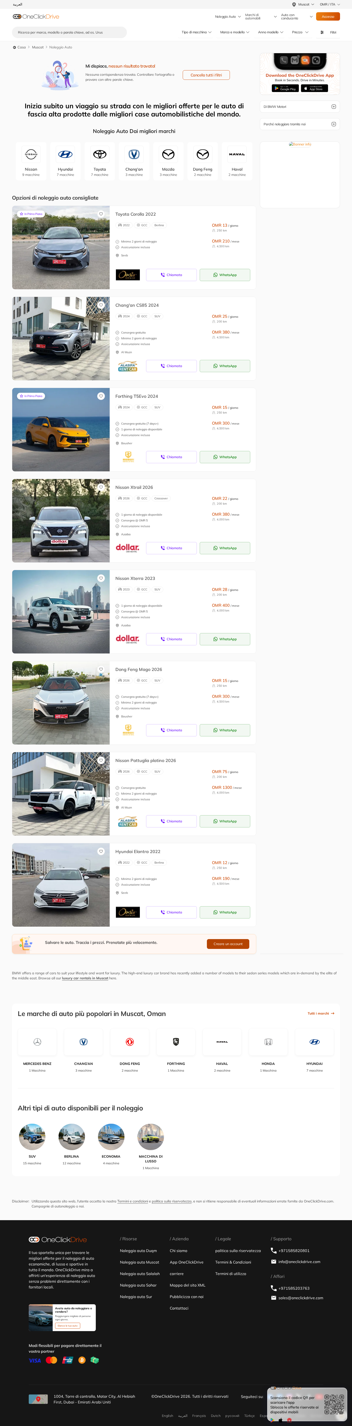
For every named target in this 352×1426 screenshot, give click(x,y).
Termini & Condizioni (233, 1262)
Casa (21, 47)
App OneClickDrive (187, 1262)
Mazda (168, 172)
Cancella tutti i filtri (206, 75)
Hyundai (65, 172)
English (167, 1416)
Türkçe (249, 1416)
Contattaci (179, 1308)
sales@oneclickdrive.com (300, 1297)
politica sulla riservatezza (172, 1201)
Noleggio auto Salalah (140, 1273)
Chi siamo (178, 1250)
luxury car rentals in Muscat (85, 978)
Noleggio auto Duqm (138, 1250)
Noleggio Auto (225, 16)
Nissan (31, 172)
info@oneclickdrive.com (299, 1261)
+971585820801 (294, 1250)
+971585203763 (294, 1288)
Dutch (216, 1416)
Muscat (38, 47)
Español (266, 1416)
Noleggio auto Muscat (139, 1262)
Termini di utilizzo (230, 1273)
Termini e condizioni (132, 1201)
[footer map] (38, 1399)
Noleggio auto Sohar (138, 1285)
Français (199, 1416)
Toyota (99, 172)
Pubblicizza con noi (187, 1296)
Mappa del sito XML (187, 1285)
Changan (134, 172)
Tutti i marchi (318, 1013)
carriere (177, 1273)
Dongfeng (202, 172)
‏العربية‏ (182, 1416)
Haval (237, 172)
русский (232, 1416)
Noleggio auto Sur (136, 1296)
